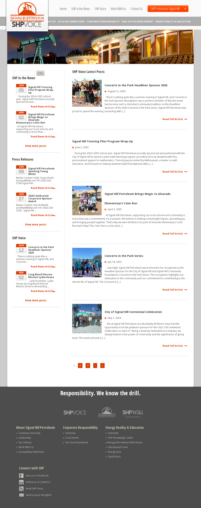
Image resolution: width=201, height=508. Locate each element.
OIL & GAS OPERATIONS (71, 21)
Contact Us (137, 8)
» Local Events (71, 437)
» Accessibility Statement (30, 451)
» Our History (23, 442)
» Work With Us (24, 447)
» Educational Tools (117, 447)
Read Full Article (173, 119)
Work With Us (118, 8)
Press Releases (23, 159)
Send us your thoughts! (38, 495)
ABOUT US (50, 21)
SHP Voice (100, 8)
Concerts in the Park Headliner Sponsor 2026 (136, 85)
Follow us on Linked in (38, 482)
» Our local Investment (75, 442)
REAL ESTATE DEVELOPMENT (137, 21)
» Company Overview (28, 433)
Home (63, 8)
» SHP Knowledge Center (119, 437)
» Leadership (23, 437)
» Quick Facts (113, 456)
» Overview (69, 433)
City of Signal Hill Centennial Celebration (133, 312)
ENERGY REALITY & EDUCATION (173, 21)
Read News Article (42, 106)
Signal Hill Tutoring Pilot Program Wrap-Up (102, 141)
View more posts (35, 146)
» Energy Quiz (113, 451)
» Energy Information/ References (124, 442)
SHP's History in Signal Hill (165, 8)
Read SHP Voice (34, 488)
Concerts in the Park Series (124, 256)
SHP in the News (80, 8)
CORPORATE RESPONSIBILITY (103, 21)
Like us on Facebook (37, 475)
